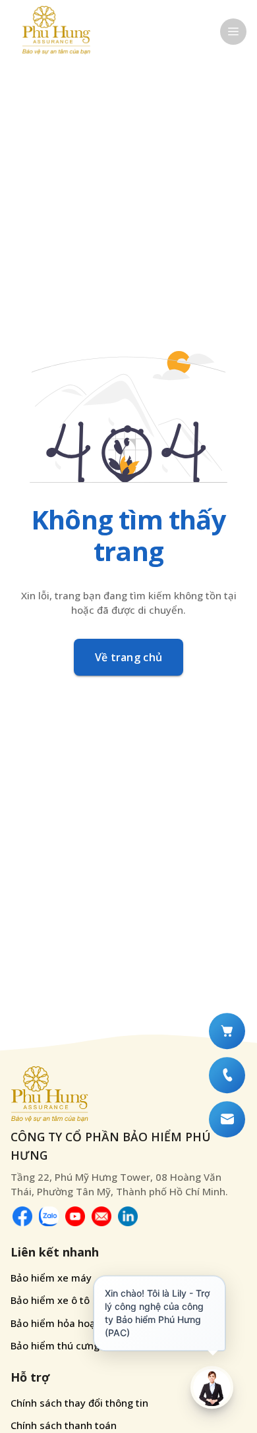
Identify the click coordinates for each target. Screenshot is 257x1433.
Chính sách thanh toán (64, 1425)
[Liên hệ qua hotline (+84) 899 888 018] (227, 1075)
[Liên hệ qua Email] (227, 1119)
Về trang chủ (129, 657)
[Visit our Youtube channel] (75, 1216)
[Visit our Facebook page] (22, 1216)
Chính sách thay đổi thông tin (79, 1402)
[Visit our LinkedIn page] (128, 1216)
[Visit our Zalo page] (49, 1216)
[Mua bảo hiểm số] (227, 1031)
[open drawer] (233, 31)
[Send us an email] (101, 1216)
